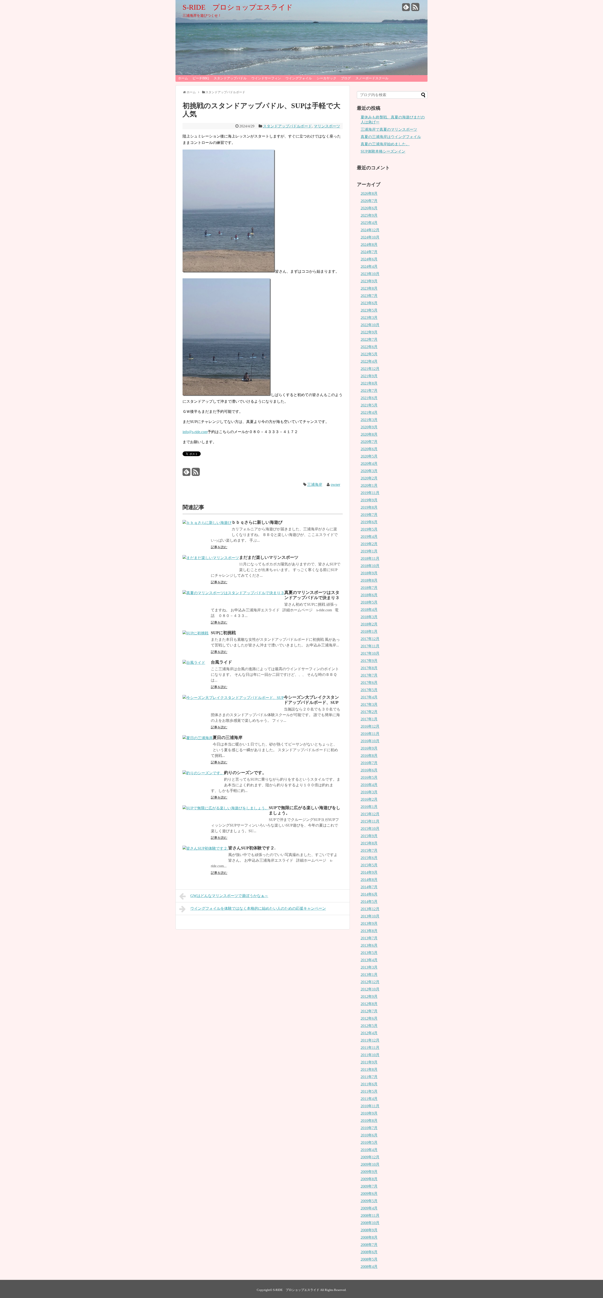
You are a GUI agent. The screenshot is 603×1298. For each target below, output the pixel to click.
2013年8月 (369, 931)
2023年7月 (369, 296)
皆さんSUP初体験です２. (252, 848)
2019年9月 (369, 500)
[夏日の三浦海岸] (198, 738)
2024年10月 (370, 237)
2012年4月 (369, 1033)
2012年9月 (369, 996)
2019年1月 (369, 551)
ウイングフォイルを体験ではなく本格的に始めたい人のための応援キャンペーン (258, 908)
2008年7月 (369, 1245)
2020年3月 (369, 471)
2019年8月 (369, 507)
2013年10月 (370, 916)
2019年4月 (369, 537)
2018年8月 (369, 580)
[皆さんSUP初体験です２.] (205, 848)
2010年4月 (369, 1150)
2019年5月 (369, 529)
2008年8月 (369, 1237)
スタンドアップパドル (230, 78)
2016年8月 (369, 756)
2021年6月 (369, 398)
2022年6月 (369, 347)
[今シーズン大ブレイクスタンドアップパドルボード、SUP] (233, 698)
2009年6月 (369, 1194)
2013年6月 (369, 945)
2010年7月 (369, 1128)
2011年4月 (369, 1099)
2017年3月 (369, 704)
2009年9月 (369, 1172)
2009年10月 (370, 1164)
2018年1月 (369, 631)
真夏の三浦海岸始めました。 (385, 144)
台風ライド (221, 662)
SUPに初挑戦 (223, 632)
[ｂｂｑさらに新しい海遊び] (207, 523)
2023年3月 (369, 318)
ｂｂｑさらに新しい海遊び (257, 522)
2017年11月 (370, 646)
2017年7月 (369, 675)
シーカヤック (326, 78)
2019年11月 (370, 493)
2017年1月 (369, 719)
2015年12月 (370, 814)
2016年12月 (370, 726)
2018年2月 (369, 624)
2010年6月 (369, 1135)
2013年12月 (370, 909)
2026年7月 (369, 201)
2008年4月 (369, 1267)
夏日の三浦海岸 (227, 737)
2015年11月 (370, 821)
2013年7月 (369, 938)
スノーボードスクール (371, 78)
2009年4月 (369, 1208)
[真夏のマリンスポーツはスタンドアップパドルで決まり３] (233, 593)
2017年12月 (370, 639)
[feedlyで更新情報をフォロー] (406, 8)
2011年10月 (370, 1055)
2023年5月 (369, 310)
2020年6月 (369, 449)
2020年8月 (369, 434)
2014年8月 (369, 880)
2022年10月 (370, 325)
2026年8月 (369, 193)
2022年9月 (369, 332)
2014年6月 (369, 894)
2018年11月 (370, 558)
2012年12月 (370, 982)
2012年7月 (369, 1011)
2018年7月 (369, 588)
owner (335, 485)
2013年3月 (369, 967)
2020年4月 (369, 464)
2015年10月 (370, 829)
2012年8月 (369, 1004)
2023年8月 (369, 288)
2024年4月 (369, 266)
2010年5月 (369, 1142)
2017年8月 (369, 668)
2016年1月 (369, 807)
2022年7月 (369, 339)
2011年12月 (370, 1040)
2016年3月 (369, 792)
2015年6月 (369, 858)
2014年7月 (369, 887)
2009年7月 (369, 1186)
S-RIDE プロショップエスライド (238, 7)
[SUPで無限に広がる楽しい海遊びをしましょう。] (226, 808)
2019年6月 (369, 522)
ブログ (346, 78)
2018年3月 (369, 617)
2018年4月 (369, 610)
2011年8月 (369, 1069)
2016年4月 (369, 785)
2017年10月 (370, 653)
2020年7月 (369, 442)
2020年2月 (369, 478)
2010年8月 (369, 1121)
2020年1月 (369, 485)
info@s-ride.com (195, 432)
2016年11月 (370, 734)
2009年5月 (369, 1201)
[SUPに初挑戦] (195, 633)
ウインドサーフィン (266, 78)
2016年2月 (369, 799)
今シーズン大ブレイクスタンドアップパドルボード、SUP (311, 700)
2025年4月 (369, 223)
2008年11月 (370, 1215)
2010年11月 (370, 1106)
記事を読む (219, 547)
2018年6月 (369, 595)
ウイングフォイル (298, 78)
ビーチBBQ (200, 78)
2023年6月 (369, 303)
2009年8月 (369, 1179)
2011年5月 (369, 1091)
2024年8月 (369, 245)
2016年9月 (369, 748)
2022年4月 (369, 361)
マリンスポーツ (327, 126)
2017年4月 (369, 697)
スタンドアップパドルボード (287, 126)
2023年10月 (370, 274)
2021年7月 (369, 391)
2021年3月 (369, 420)
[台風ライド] (194, 663)
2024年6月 (369, 259)
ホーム (183, 78)
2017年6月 (369, 683)
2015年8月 (369, 843)
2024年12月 (370, 230)
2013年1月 (369, 975)
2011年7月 (369, 1077)
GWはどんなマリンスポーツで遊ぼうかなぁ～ (229, 896)
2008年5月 (369, 1259)
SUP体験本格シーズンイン (383, 151)
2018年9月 (369, 573)
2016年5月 (369, 777)
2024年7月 (369, 252)
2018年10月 (370, 566)
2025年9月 (369, 215)
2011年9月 (369, 1062)
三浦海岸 (314, 485)
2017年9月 (369, 661)
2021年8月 (369, 383)
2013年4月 (369, 960)
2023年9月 (369, 281)
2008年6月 (369, 1252)
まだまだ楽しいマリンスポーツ (268, 557)
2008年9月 (369, 1230)
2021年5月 (369, 405)
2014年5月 (369, 902)
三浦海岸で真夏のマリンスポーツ (389, 129)
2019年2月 (369, 544)
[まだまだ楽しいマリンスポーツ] (211, 558)
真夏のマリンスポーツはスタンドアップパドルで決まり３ (311, 595)
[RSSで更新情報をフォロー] (415, 8)
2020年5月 (369, 456)
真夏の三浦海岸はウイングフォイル (391, 137)
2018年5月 (369, 602)
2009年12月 (370, 1157)
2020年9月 (369, 427)
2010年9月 (369, 1113)
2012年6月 (369, 1018)
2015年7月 (369, 850)
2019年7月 (369, 515)
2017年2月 (369, 712)
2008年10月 (370, 1223)
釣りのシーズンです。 (245, 772)
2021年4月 (369, 412)
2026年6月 (369, 208)
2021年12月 (370, 369)
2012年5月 (369, 1026)
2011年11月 (370, 1048)
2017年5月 (369, 690)
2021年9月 (369, 376)
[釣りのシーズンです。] (203, 773)
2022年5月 (369, 354)
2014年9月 (369, 872)
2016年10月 (370, 741)
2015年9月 (369, 836)
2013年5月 (369, 953)
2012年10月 (370, 989)
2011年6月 (369, 1084)
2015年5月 (369, 865)
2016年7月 (369, 763)
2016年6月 (369, 770)
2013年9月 (369, 923)
